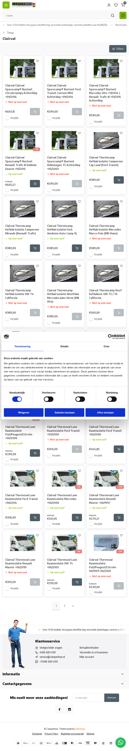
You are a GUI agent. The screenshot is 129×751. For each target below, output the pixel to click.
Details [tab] (64, 346)
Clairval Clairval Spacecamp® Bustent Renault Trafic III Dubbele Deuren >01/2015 (21, 163)
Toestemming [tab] (22, 346)
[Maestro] (95, 743)
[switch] (48, 399)
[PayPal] (25, 743)
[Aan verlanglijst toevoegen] (37, 61)
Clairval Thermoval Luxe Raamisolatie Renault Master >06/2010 (20, 563)
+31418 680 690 (49, 661)
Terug (10, 32)
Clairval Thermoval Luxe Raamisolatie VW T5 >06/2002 (62, 563)
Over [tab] (106, 346)
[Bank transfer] (33, 743)
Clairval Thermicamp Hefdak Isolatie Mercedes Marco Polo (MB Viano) (105, 229)
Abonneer (111, 697)
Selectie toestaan (65, 412)
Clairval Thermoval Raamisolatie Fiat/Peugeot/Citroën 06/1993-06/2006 (102, 565)
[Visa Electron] (87, 743)
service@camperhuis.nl (52, 657)
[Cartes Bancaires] (110, 743)
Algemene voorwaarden (72, 733)
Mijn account (87, 657)
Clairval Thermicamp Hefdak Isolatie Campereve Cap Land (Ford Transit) (106, 161)
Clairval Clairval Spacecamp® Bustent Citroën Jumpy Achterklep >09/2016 (21, 91)
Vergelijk (14, 117)
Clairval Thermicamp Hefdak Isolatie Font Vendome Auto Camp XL (62, 229)
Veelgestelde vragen (51, 647)
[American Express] (103, 743)
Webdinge (80, 728)
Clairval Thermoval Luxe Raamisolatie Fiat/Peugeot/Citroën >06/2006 (20, 432)
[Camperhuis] (24, 5)
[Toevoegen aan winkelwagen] (35, 183)
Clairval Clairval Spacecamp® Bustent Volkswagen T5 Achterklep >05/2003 (63, 163)
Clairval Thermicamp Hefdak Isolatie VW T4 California (19, 294)
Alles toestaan (105, 412)
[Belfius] (49, 743)
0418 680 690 (48, 652)
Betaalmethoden (89, 647)
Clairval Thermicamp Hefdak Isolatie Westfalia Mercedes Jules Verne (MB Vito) (63, 296)
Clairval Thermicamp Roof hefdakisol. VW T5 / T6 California (105, 294)
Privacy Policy (51, 733)
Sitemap (90, 733)
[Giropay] (64, 743)
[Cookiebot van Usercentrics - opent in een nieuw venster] (110, 336)
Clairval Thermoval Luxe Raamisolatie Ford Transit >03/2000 (63, 430)
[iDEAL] (18, 743)
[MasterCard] (72, 743)
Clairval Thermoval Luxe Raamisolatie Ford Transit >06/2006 (105, 430)
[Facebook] (59, 709)
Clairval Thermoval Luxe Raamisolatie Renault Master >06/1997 (104, 499)
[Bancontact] (41, 743)
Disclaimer (37, 733)
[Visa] (79, 743)
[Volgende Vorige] (73, 606)
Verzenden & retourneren (94, 652)
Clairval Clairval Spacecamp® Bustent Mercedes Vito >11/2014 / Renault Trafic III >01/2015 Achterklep (105, 93)
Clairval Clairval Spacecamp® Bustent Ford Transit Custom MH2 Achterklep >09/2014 (64, 91)
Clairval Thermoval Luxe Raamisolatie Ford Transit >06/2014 (21, 499)
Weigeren (23, 412)
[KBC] (56, 743)
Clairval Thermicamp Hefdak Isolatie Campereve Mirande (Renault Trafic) (22, 229)
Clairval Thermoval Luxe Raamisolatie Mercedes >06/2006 (62, 499)
